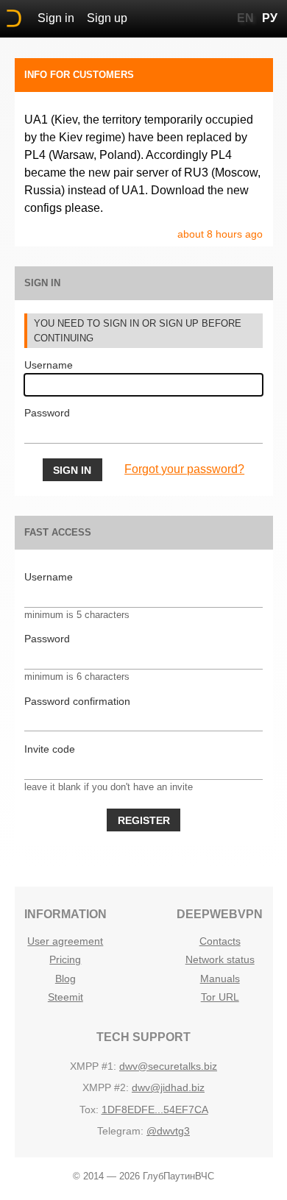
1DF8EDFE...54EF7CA (155, 1109)
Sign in (56, 18)
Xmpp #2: (105, 1087)
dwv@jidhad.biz (168, 1087)
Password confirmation (77, 701)
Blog (65, 978)
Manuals (220, 978)
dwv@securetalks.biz (168, 1066)
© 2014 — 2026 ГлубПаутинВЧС (143, 1176)
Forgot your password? (184, 469)
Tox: (89, 1109)
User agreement (65, 941)
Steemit (65, 997)
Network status (220, 959)
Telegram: (120, 1131)
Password (47, 413)
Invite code (49, 749)
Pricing (65, 959)
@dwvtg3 (168, 1131)
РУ (269, 18)
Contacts (220, 941)
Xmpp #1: (93, 1066)
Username (48, 365)
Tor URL (220, 997)
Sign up (107, 18)
